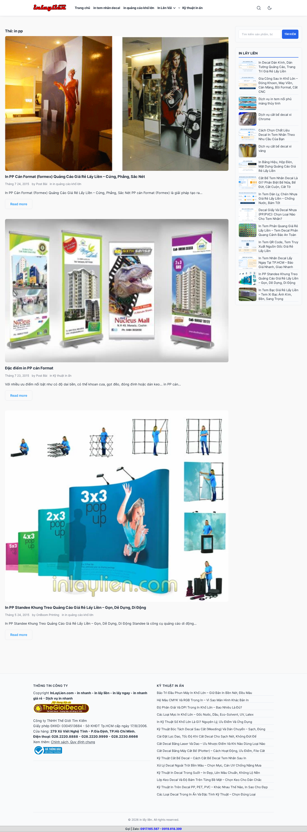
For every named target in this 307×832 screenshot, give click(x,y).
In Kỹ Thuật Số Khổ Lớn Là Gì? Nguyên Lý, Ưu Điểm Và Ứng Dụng (204, 722)
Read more (18, 204)
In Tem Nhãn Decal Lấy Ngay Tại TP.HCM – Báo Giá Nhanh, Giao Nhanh (276, 262)
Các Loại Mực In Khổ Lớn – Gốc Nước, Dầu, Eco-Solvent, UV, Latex (205, 714)
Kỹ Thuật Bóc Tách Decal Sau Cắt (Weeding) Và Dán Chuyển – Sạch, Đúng (211, 729)
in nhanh (84, 693)
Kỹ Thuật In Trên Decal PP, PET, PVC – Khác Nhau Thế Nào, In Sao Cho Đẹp (212, 787)
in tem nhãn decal (106, 8)
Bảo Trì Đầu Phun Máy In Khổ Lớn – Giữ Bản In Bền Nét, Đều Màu (204, 693)
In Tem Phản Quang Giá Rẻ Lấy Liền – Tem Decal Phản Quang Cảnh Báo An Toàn (278, 230)
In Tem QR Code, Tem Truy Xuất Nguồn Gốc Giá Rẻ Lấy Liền (278, 246)
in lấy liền (101, 693)
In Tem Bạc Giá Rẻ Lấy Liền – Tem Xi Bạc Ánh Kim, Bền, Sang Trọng (278, 294)
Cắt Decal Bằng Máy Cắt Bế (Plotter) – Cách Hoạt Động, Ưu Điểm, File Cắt (211, 751)
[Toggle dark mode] (269, 8)
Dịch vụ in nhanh (59, 698)
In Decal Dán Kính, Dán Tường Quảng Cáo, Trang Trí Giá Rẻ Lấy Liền (277, 66)
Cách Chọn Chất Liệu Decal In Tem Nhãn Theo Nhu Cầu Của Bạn (277, 134)
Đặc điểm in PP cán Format (29, 368)
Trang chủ (82, 8)
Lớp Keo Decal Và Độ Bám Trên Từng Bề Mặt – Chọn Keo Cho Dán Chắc (209, 780)
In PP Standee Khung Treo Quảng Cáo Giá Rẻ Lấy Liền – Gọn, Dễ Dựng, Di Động (75, 607)
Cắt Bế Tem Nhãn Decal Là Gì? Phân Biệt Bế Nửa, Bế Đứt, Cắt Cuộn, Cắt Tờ (278, 182)
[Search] (259, 8)
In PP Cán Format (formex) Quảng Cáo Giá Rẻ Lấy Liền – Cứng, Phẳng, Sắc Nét (75, 176)
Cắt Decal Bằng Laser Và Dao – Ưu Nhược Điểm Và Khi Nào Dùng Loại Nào (211, 744)
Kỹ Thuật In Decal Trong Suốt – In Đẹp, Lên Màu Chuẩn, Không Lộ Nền (208, 773)
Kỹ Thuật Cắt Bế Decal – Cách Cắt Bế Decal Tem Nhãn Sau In (201, 758)
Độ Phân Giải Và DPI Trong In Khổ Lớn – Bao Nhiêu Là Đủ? (199, 707)
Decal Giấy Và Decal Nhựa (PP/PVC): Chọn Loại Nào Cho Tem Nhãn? (278, 214)
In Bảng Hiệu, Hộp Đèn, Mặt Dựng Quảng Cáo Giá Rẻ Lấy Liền (277, 166)
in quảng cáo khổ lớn (138, 8)
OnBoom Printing (47, 615)
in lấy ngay (121, 693)
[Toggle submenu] (179, 7)
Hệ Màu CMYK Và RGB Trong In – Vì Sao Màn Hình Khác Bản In (203, 700)
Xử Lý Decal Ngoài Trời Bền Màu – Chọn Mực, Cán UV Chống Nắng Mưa (209, 765)
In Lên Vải (164, 8)
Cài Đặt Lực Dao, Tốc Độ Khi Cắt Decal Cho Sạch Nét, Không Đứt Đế (206, 736)
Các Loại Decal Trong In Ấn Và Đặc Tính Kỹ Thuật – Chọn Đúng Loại (206, 794)
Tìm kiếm (290, 34)
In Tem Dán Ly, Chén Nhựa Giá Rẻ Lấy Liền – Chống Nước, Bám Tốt (278, 198)
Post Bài (41, 184)
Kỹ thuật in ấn (192, 8)
